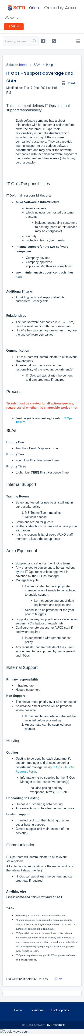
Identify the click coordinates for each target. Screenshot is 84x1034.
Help (49, 65)
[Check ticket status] (54, 40)
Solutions (37, 1010)
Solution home (17, 65)
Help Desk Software (32, 1025)
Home (18, 1010)
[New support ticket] (43, 40)
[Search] (34, 41)
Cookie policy (60, 1010)
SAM (36, 65)
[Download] (33, 529)
